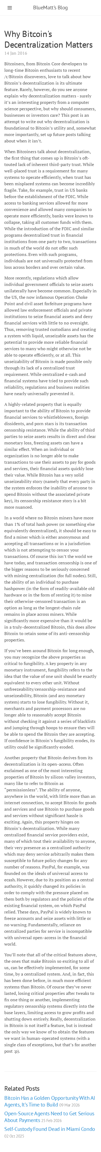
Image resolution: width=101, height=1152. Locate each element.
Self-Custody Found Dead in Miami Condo (49, 1132)
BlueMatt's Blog (50, 7)
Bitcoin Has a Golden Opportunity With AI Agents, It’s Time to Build (49, 1101)
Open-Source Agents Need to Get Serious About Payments (49, 1117)
